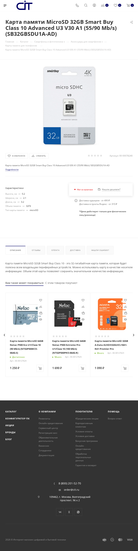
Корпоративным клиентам (84, 425)
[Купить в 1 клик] (40, 313)
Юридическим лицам (86, 418)
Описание (15, 250)
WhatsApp (78, 512)
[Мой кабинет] (94, 5)
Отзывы (36, 250)
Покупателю (84, 411)
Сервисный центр (48, 428)
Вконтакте (60, 512)
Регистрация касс (48, 432)
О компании (47, 411)
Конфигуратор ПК (17, 418)
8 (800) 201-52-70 (70, 483)
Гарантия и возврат (85, 465)
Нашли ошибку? (100, 250)
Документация (46, 455)
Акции (9, 425)
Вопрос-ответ (115, 418)
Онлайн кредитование (51, 423)
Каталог (11, 411)
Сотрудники (45, 450)
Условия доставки (85, 436)
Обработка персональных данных (83, 457)
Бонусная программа (86, 440)
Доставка (75, 250)
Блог (8, 439)
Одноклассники (69, 512)
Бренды (10, 432)
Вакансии (44, 445)
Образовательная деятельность (48, 439)
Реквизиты (44, 418)
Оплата (55, 250)
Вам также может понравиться (24, 283)
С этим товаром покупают (61, 283)
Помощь (114, 411)
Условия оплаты (84, 431)
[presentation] (4, 335)
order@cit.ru (71, 489)
